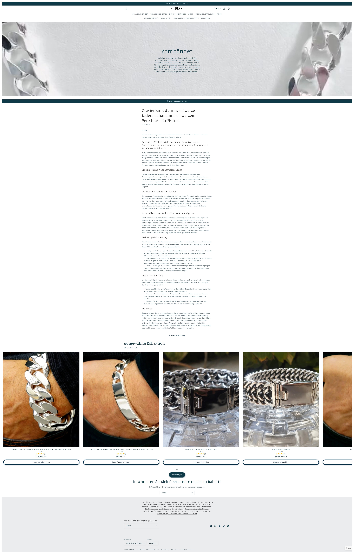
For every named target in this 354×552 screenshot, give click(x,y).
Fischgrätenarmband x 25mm (281, 449)
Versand (178, 549)
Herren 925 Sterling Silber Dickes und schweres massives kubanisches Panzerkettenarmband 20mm (41, 449)
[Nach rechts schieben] (181, 469)
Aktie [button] (145, 130)
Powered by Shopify (138, 549)
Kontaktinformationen (188, 549)
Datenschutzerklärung (163, 549)
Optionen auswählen (201, 462)
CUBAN (131, 549)
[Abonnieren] (192, 492)
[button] (126, 9)
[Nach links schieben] (173, 469)
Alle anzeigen (177, 475)
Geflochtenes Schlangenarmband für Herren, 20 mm (201, 449)
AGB (172, 549)
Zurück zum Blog (178, 335)
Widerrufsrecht (150, 549)
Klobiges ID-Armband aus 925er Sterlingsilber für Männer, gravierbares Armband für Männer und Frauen (121, 449)
